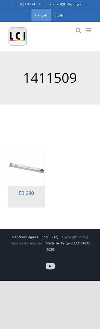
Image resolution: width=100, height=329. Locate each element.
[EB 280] (26, 168)
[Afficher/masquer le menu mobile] (89, 30)
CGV (45, 237)
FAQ (55, 237)
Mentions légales (25, 237)
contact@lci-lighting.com (68, 4)
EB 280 (26, 193)
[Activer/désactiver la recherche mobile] (78, 30)
